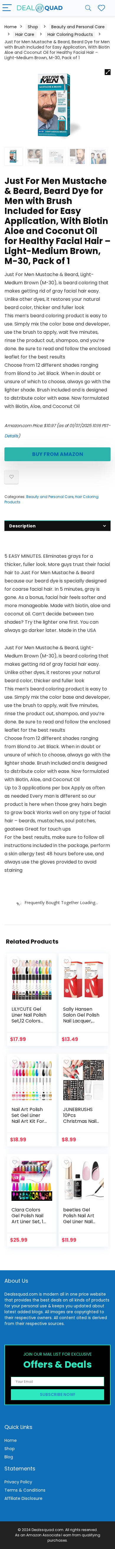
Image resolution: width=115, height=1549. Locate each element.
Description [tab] (22, 526)
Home (10, 27)
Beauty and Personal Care (78, 27)
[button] (108, 72)
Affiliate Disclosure (23, 1498)
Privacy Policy (18, 1482)
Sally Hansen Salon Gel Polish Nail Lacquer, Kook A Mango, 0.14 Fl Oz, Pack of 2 (81, 1024)
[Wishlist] (101, 8)
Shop (33, 27)
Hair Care (24, 34)
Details (11, 436)
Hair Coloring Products (70, 34)
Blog (8, 1457)
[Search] (88, 8)
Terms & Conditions (24, 1490)
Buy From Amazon (57, 454)
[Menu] (7, 8)
